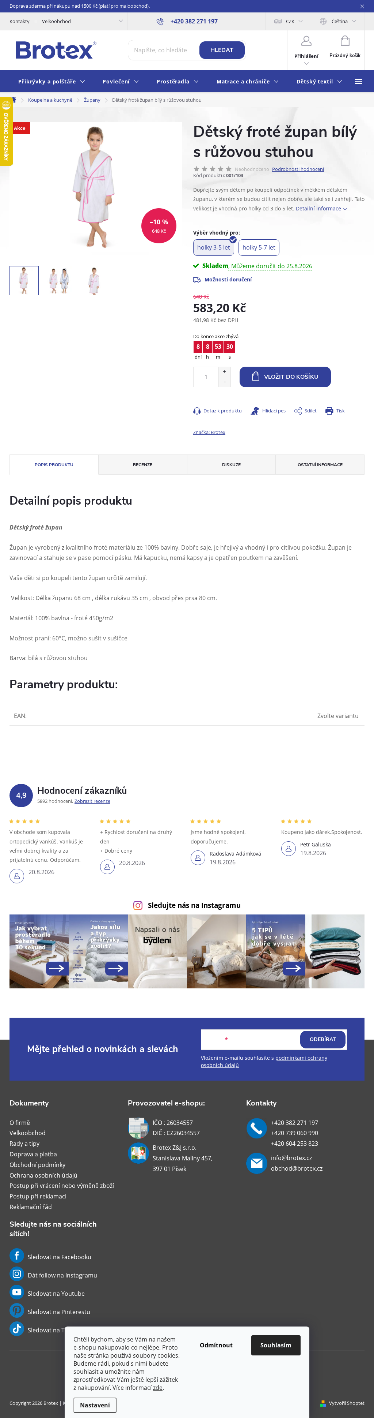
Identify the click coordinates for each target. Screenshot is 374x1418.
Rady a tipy (24, 1144)
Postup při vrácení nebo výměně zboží (61, 1186)
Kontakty (19, 21)
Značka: (209, 432)
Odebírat (323, 1039)
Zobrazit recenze (92, 801)
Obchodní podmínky (37, 1165)
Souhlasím (275, 1345)
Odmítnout (216, 1345)
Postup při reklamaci (37, 1196)
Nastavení (95, 1405)
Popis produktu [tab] (54, 465)
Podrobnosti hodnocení (298, 169)
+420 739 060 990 (294, 1133)
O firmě (19, 1123)
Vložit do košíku (291, 377)
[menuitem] (51, 81)
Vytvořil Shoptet (347, 1403)
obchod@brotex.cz (297, 1168)
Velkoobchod (56, 21)
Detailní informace (318, 208)
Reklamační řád (30, 1207)
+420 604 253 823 (294, 1144)
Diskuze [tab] (231, 465)
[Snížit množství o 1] (224, 382)
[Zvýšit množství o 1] (224, 372)
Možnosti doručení (228, 279)
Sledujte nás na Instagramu (194, 905)
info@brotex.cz (291, 1158)
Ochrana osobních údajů (43, 1175)
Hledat (221, 50)
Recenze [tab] (142, 465)
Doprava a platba (33, 1154)
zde (158, 1388)
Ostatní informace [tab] (320, 465)
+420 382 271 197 (294, 1123)
